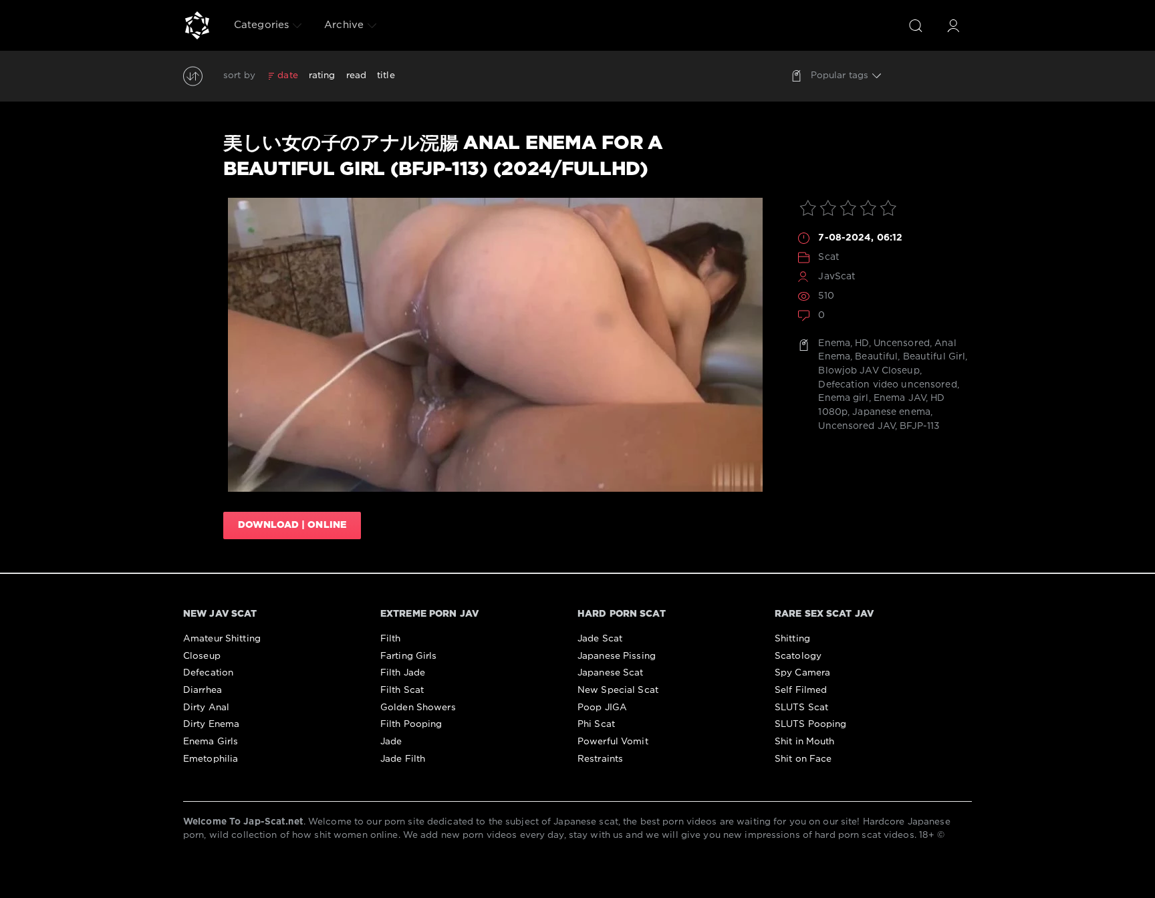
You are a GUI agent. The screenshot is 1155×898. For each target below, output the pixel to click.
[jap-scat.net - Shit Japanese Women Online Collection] (197, 25)
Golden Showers (418, 708)
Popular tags (839, 75)
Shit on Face (803, 759)
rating (322, 75)
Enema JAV (900, 398)
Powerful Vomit (613, 742)
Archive (344, 25)
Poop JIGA (602, 708)
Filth (390, 639)
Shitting (792, 639)
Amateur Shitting (222, 639)
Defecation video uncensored (887, 385)
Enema (834, 343)
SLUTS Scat (801, 708)
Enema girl (843, 398)
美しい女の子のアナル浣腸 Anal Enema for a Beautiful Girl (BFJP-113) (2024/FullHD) (443, 156)
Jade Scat (600, 639)
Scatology (798, 656)
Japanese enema (891, 412)
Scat (828, 257)
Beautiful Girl (934, 357)
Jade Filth (402, 759)
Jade (391, 742)
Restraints (600, 759)
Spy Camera (802, 673)
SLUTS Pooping (811, 724)
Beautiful (876, 357)
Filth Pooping (411, 724)
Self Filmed (801, 690)
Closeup (202, 656)
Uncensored (902, 343)
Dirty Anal (206, 708)
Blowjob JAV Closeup (868, 371)
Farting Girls (408, 656)
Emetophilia (210, 759)
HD (861, 343)
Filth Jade (402, 673)
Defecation (208, 673)
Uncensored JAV (856, 426)
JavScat (837, 277)
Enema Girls (210, 742)
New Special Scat (618, 690)
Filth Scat (402, 690)
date (287, 75)
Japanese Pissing (617, 656)
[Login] (953, 25)
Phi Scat (596, 724)
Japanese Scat (611, 673)
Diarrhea (202, 690)
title (386, 75)
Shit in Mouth (805, 742)
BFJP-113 (919, 426)
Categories (261, 25)
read (356, 75)
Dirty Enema (211, 724)
